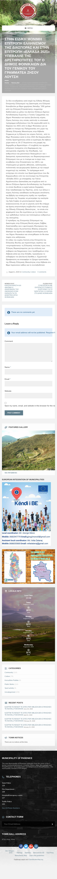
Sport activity (9, 688)
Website (8, 391)
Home (7, 83)
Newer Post (9, 283)
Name (8, 367)
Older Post (47, 283)
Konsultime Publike (12, 680)
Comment (9, 341)
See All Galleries (11, 473)
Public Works (9, 684)
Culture (33, 272)
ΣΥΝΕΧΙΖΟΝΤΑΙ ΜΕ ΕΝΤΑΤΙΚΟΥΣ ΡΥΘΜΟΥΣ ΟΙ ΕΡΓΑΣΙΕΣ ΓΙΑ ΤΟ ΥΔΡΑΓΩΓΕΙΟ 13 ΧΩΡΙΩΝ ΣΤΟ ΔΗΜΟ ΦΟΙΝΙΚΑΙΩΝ (43, 289)
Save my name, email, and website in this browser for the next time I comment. (28, 406)
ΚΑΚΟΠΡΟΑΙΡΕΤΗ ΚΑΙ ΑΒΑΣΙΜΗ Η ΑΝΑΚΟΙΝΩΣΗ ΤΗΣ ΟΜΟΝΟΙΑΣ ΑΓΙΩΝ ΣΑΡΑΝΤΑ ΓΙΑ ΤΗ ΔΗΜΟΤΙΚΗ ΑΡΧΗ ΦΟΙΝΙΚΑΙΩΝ (13, 291)
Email (7, 379)
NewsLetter (15, 83)
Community (26, 272)
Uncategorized (10, 692)
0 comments (42, 272)
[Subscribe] (52, 824)
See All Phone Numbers (11, 808)
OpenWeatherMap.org (36, 859)
